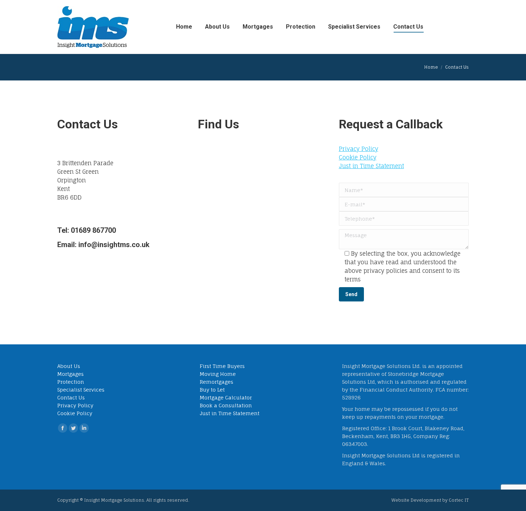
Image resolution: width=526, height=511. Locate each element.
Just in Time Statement (371, 165)
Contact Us (71, 397)
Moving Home (218, 374)
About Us (68, 366)
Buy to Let (212, 390)
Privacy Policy (358, 148)
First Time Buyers (222, 366)
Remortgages (216, 382)
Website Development (416, 500)
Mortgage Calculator (226, 397)
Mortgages (70, 374)
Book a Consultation (226, 405)
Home (431, 67)
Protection (70, 382)
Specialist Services (80, 390)
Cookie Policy (357, 157)
